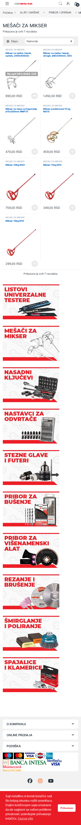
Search (60, 3)
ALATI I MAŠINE (29, 12)
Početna (8, 12)
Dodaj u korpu (72, 96)
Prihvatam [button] (66, 808)
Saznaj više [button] (25, 818)
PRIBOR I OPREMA (60, 12)
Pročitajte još (32, 96)
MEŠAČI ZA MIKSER (14, 49)
